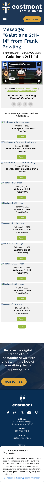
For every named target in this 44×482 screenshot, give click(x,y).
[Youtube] (29, 412)
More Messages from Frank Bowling (22, 91)
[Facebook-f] (8, 412)
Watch (21, 137)
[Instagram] (15, 412)
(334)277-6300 (22, 431)
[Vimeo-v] (36, 412)
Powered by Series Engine (22, 333)
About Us (22, 445)
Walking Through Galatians (27, 88)
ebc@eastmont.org (22, 438)
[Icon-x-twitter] (22, 412)
